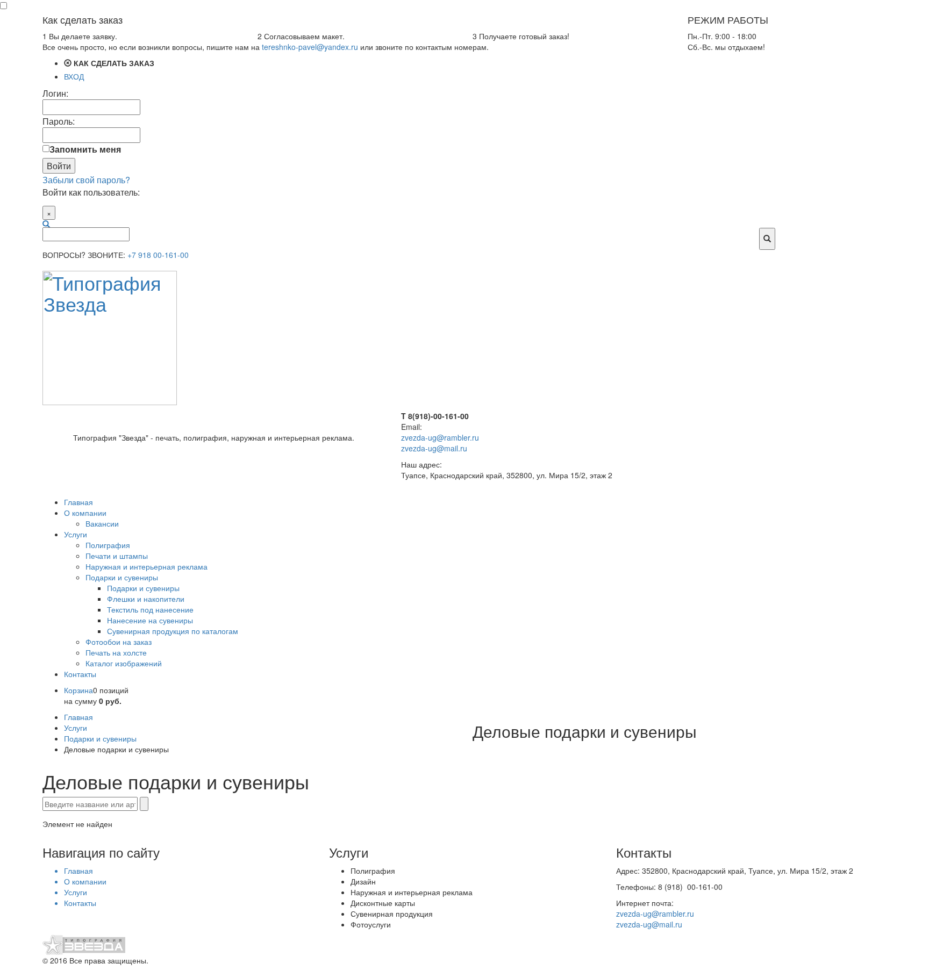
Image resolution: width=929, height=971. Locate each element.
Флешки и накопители (145, 598)
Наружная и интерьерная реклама (146, 566)
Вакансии (102, 523)
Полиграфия (107, 545)
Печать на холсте (116, 652)
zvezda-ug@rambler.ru (440, 437)
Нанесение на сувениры (150, 620)
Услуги (75, 534)
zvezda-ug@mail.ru (434, 448)
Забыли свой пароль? (86, 180)
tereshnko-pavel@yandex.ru (310, 46)
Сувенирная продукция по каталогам (172, 630)
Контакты (80, 673)
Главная (78, 502)
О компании (85, 512)
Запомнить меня (85, 149)
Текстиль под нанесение (150, 609)
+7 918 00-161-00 (158, 254)
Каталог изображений (123, 663)
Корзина (78, 690)
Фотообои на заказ (118, 641)
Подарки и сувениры (121, 577)
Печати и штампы (116, 555)
